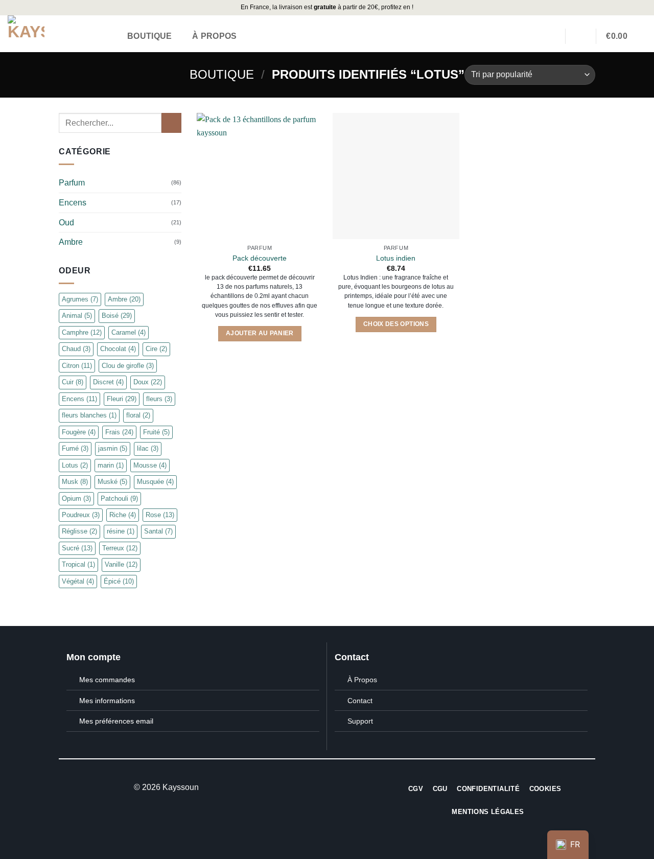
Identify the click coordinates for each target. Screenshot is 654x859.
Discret (108, 382)
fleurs (159, 399)
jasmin (112, 448)
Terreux (119, 548)
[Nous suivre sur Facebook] (314, 787)
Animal (77, 315)
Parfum (72, 182)
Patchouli (119, 498)
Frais (119, 432)
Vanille (121, 564)
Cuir (72, 382)
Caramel (128, 332)
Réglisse (79, 531)
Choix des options (396, 324)
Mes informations (107, 701)
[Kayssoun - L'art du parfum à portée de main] (57, 33)
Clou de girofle (128, 365)
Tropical (78, 564)
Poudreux (81, 515)
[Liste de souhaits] (551, 36)
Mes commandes (107, 680)
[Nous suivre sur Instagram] (327, 787)
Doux (147, 382)
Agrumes (80, 299)
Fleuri (121, 399)
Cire (156, 349)
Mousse (150, 465)
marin (111, 465)
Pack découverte (259, 258)
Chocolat (118, 349)
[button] (623, 36)
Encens (72, 202)
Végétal (78, 581)
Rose (160, 515)
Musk (75, 481)
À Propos (214, 36)
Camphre (82, 332)
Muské (112, 481)
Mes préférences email (116, 721)
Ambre (71, 242)
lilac (147, 448)
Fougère (79, 432)
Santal (158, 531)
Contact (359, 701)
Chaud (76, 349)
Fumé (75, 448)
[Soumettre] (171, 123)
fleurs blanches (89, 415)
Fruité (156, 432)
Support (360, 721)
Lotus (75, 465)
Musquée (155, 481)
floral (138, 415)
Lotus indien (395, 258)
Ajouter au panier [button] (260, 333)
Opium (76, 498)
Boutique (149, 36)
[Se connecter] (580, 36)
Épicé (119, 581)
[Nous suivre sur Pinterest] (339, 787)
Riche (122, 515)
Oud (66, 222)
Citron (77, 365)
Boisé (117, 315)
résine (120, 531)
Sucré (77, 548)
